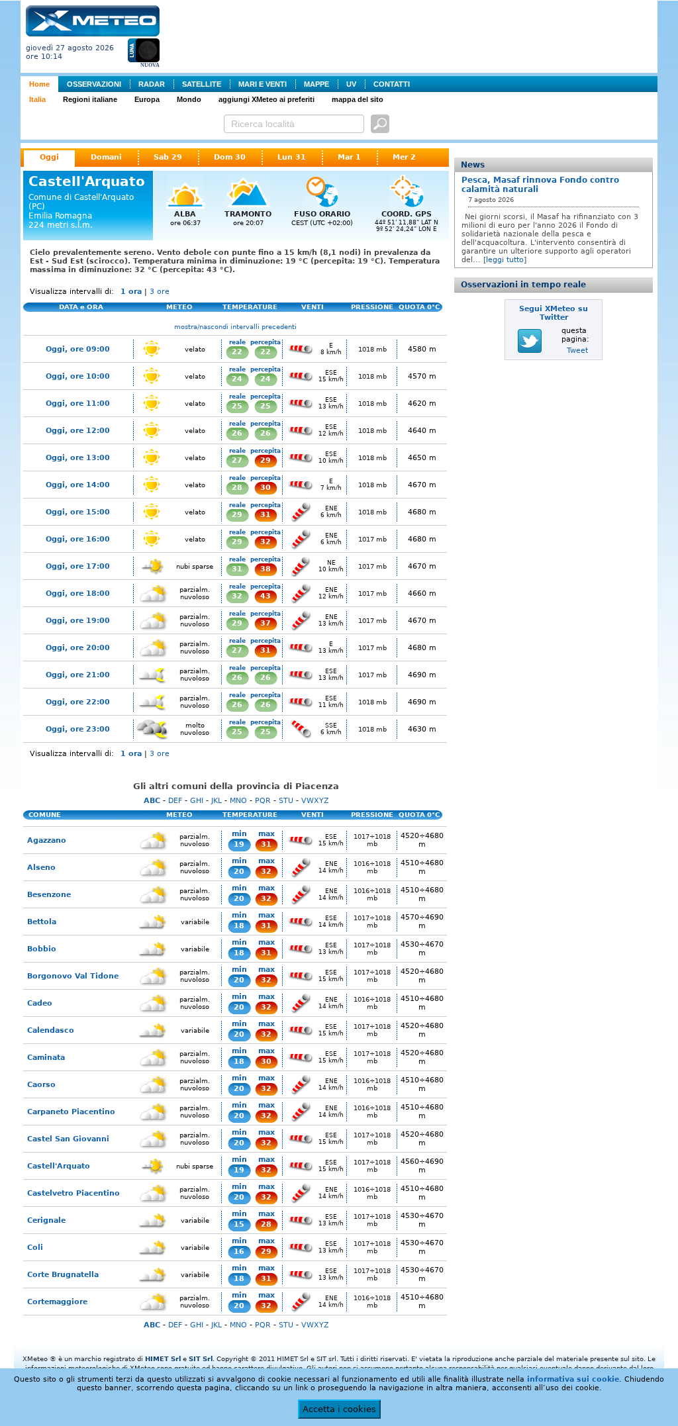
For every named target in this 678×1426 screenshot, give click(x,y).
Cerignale (46, 1220)
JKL (216, 800)
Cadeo (39, 1003)
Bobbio (41, 949)
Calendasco (50, 1030)
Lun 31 (291, 157)
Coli (35, 1247)
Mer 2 (404, 157)
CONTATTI (391, 84)
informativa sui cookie (573, 1379)
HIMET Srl (163, 1358)
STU (286, 800)
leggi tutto (505, 260)
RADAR (151, 84)
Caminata (46, 1057)
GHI (196, 800)
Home (39, 84)
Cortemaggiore (57, 1302)
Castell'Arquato (58, 1166)
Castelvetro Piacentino (73, 1193)
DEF (175, 800)
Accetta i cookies (339, 1409)
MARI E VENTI (262, 84)
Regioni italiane (90, 99)
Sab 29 (168, 157)
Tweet (577, 350)
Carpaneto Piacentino (71, 1112)
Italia (37, 99)
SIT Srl (201, 1358)
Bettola (41, 922)
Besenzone (49, 894)
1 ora (131, 291)
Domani (106, 157)
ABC (152, 800)
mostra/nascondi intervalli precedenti (235, 326)
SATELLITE (201, 84)
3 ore (160, 291)
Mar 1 (349, 157)
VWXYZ (315, 800)
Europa (147, 99)
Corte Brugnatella (63, 1274)
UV (351, 84)
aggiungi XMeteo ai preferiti (266, 99)
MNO (238, 800)
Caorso (41, 1084)
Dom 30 (230, 157)
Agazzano (46, 840)
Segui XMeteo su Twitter (553, 313)
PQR (263, 800)
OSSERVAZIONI (94, 84)
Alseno (41, 867)
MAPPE (316, 84)
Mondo (189, 99)
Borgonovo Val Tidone (73, 976)
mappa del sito (357, 99)
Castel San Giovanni (68, 1139)
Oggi (49, 157)
